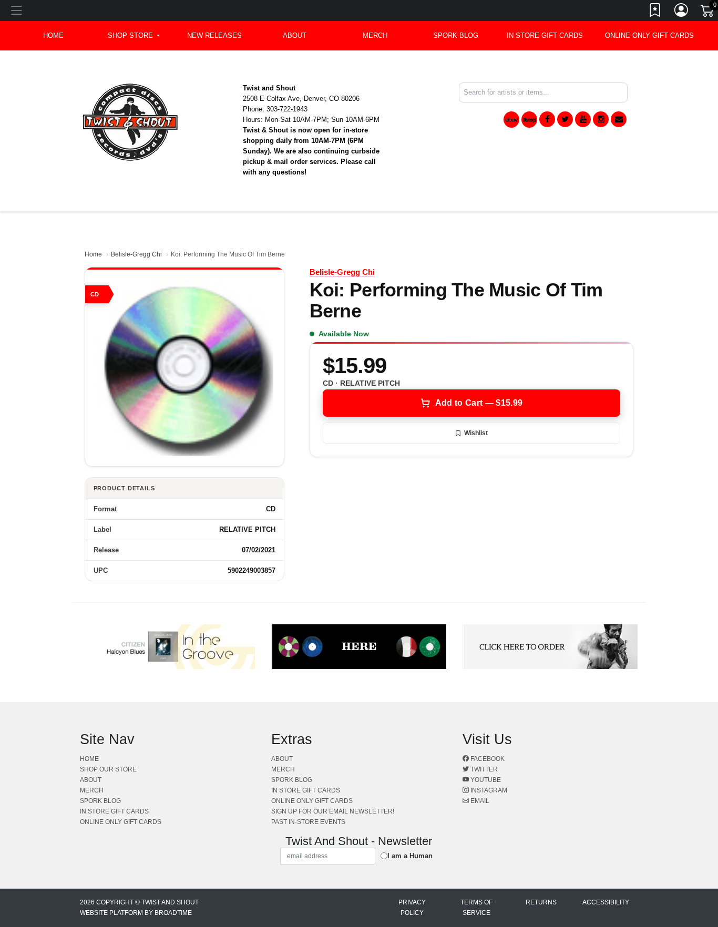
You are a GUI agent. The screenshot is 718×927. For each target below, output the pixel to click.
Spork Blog (455, 35)
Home (93, 254)
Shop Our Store (108, 769)
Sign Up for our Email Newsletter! (332, 811)
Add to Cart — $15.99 (478, 402)
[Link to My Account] (681, 12)
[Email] (619, 119)
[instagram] (601, 119)
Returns (541, 902)
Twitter (483, 769)
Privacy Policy (412, 907)
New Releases (214, 35)
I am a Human (410, 856)
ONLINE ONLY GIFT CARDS (649, 35)
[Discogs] (529, 119)
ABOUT (294, 35)
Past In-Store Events (308, 822)
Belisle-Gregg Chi (136, 254)
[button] (133, 35)
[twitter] (565, 119)
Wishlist (476, 433)
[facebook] (547, 119)
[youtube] (583, 119)
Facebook (487, 759)
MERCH (375, 35)
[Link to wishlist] (655, 12)
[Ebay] (511, 119)
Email (479, 801)
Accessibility (605, 902)
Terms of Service (476, 907)
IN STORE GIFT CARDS (545, 35)
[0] (708, 12)
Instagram (488, 790)
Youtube (485, 780)
